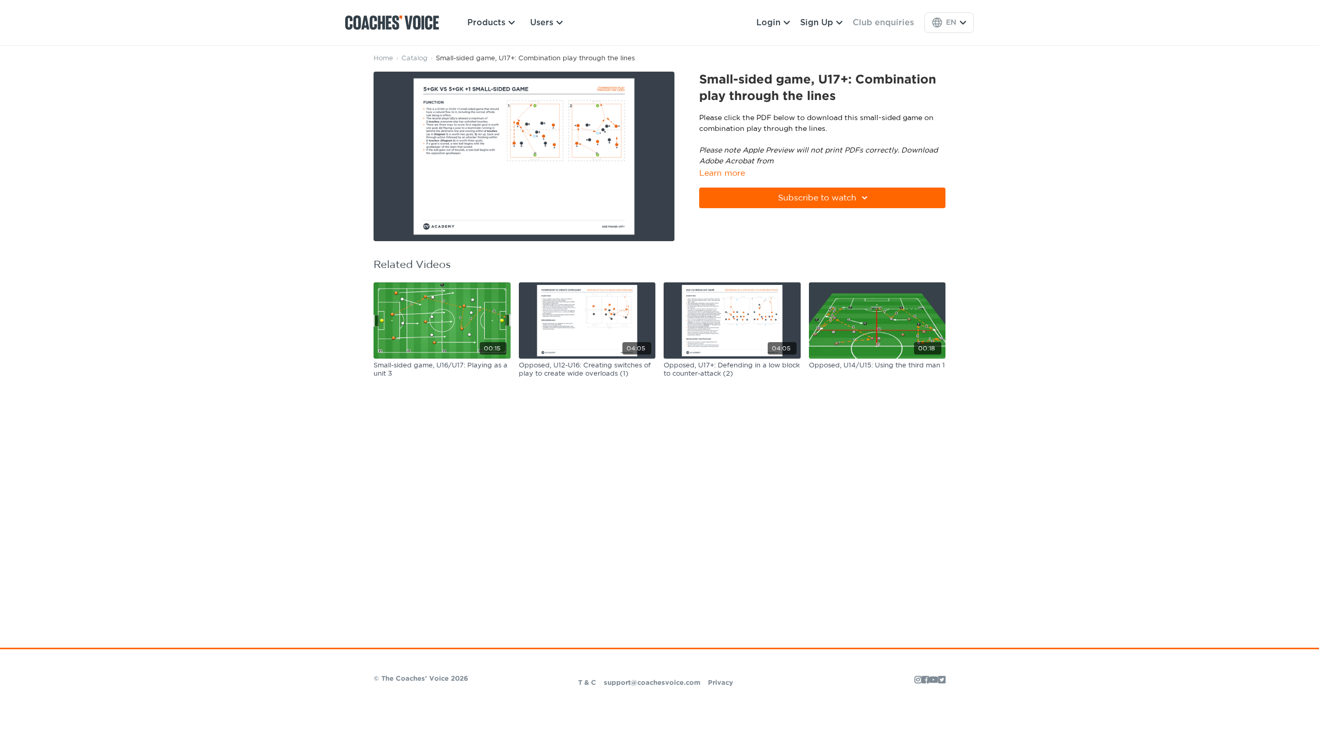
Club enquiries (883, 23)
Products (486, 23)
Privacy (720, 683)
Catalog (414, 58)
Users (541, 23)
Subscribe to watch (817, 198)
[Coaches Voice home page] (396, 22)
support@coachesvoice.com (652, 683)
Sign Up (816, 23)
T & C (587, 683)
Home (383, 58)
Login (768, 23)
